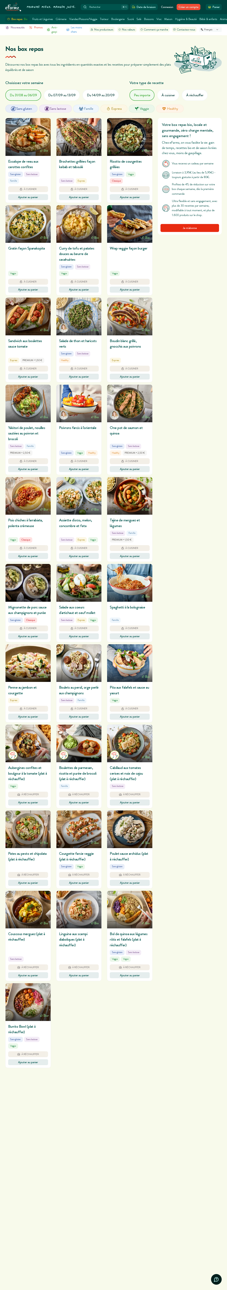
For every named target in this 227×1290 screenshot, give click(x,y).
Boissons (149, 19)
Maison (168, 19)
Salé (139, 19)
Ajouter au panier (28, 197)
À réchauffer (194, 95)
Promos (38, 27)
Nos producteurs (103, 29)
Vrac (159, 19)
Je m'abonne (190, 228)
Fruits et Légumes (42, 19)
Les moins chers (76, 29)
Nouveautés (18, 27)
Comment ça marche (156, 29)
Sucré (130, 19)
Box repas (19, 19)
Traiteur (104, 19)
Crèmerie (61, 19)
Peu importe (142, 95)
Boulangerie (118, 19)
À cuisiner (168, 95)
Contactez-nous (186, 29)
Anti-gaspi (54, 29)
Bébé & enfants (208, 19)
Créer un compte (188, 7)
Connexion (167, 7)
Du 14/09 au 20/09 (101, 95)
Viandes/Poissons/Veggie (83, 19)
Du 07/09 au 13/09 (62, 95)
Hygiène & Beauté (186, 19)
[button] (28, 160)
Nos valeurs (128, 29)
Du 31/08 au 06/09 (23, 95)
